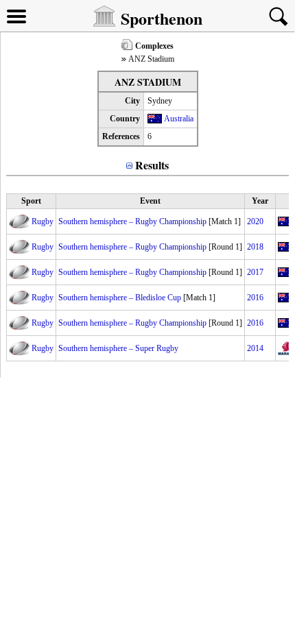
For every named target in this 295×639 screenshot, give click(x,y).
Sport (31, 201)
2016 (255, 297)
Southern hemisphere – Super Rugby (118, 348)
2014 (255, 348)
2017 (255, 272)
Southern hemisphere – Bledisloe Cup (119, 297)
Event (150, 201)
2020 (255, 221)
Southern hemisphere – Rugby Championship (132, 221)
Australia (178, 118)
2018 (255, 247)
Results (152, 165)
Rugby (43, 221)
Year (260, 201)
